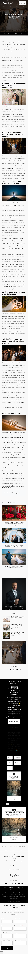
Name (2, 918)
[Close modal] (7, 804)
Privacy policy (11, 901)
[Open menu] (16, 3)
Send (7, 948)
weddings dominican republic (10, 494)
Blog (4, 33)
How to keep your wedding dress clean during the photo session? (18, 634)
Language (16, 933)
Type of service (17, 940)
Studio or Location (6, 933)
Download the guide (18, 768)
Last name (16, 918)
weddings (17, 492)
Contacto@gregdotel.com (14, 869)
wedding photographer (9, 492)
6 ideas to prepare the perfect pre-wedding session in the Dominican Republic (18, 618)
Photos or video (18, 926)
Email (2, 926)
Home (2, 33)
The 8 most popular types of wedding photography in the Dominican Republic (14, 545)
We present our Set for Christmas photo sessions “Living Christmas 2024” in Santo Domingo (14, 524)
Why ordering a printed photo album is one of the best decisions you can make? (17, 626)
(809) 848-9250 (14, 865)
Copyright (18, 901)
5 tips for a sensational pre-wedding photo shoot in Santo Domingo (14, 567)
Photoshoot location (6, 940)
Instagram (14, 653)
